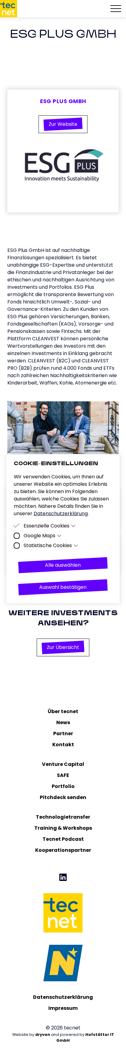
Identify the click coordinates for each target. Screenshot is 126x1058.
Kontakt (63, 744)
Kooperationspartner (63, 850)
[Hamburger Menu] (115, 8)
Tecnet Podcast (63, 839)
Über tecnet (63, 711)
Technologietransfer (63, 817)
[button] (63, 124)
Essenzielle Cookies (46, 525)
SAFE (63, 775)
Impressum (63, 1008)
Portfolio (63, 786)
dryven (42, 1034)
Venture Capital (63, 764)
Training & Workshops (63, 828)
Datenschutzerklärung (63, 997)
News (63, 722)
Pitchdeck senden (63, 797)
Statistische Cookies (48, 545)
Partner (63, 733)
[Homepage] (8, 8)
